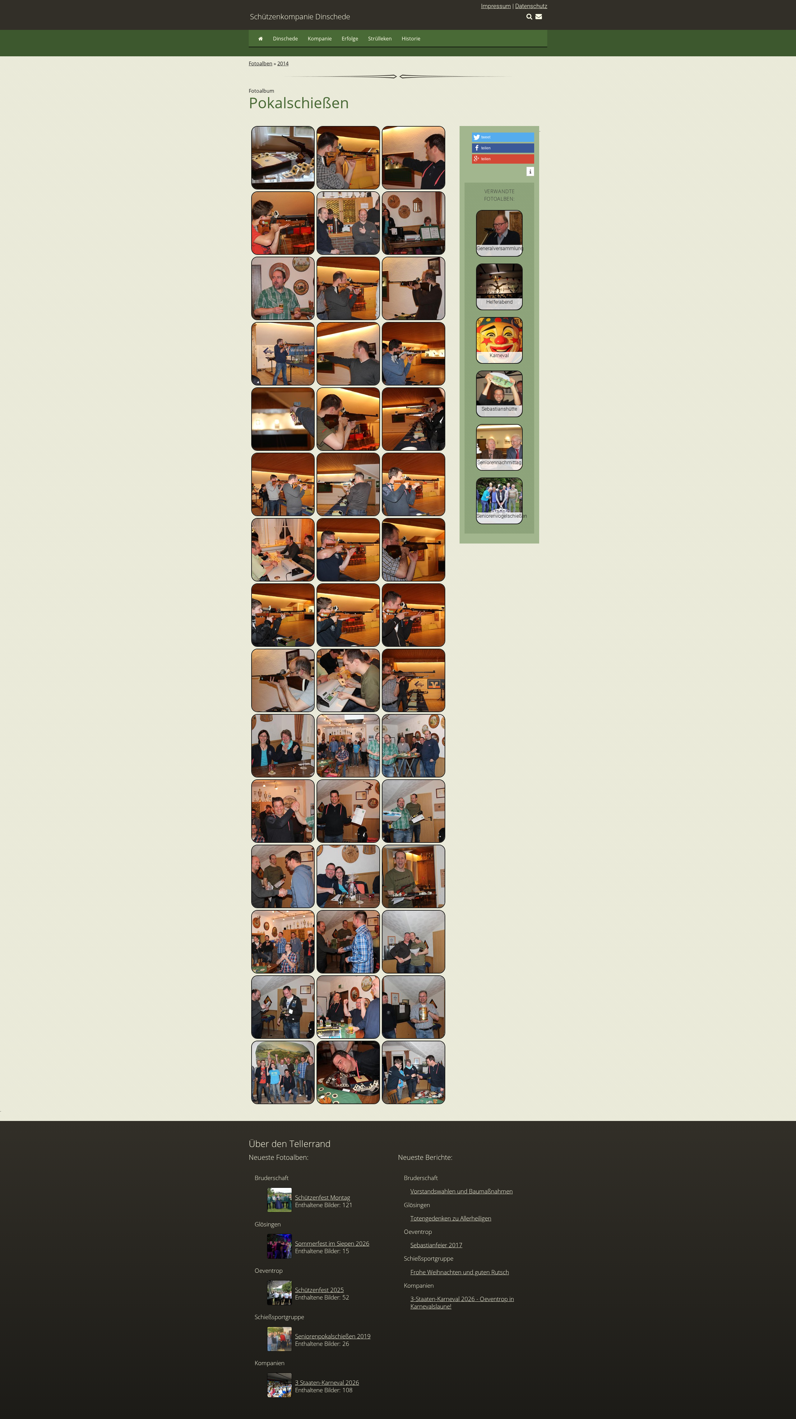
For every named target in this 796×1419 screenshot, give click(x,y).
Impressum (496, 6)
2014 (283, 63)
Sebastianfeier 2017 (436, 1245)
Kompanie (320, 38)
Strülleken (380, 38)
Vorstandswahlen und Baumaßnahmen (461, 1191)
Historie (411, 38)
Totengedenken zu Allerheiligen (450, 1218)
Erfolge (350, 38)
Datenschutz (531, 6)
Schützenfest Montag (322, 1197)
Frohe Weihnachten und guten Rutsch (459, 1272)
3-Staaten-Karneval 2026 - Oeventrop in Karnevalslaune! (462, 1302)
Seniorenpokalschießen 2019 (333, 1336)
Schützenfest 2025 (319, 1290)
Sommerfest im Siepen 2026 (332, 1243)
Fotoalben (260, 63)
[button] (503, 137)
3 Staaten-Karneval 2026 (327, 1382)
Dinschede (285, 38)
